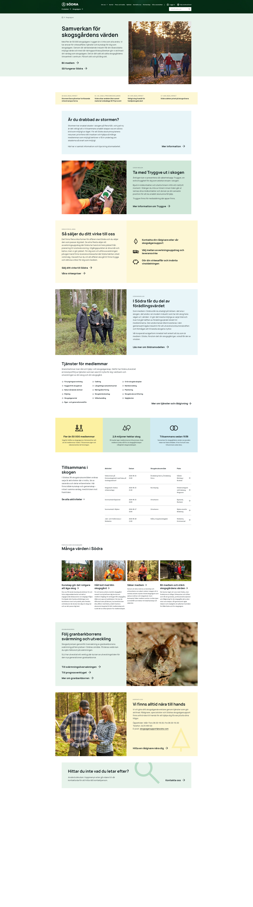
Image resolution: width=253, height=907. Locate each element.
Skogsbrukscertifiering (133, 394)
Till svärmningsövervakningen (79, 666)
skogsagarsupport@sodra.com (154, 728)
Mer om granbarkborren (75, 678)
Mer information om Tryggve (149, 206)
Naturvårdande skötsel (73, 390)
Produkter (65, 9)
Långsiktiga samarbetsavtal (105, 386)
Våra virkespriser (71, 273)
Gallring (97, 382)
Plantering (128, 390)
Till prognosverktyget (74, 672)
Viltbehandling (100, 398)
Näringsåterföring (101, 390)
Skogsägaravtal (70, 398)
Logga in (172, 5)
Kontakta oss (137, 5)
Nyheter (129, 5)
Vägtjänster (129, 398)
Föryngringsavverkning (73, 382)
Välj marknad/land (185, 5)
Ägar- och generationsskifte (75, 402)
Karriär (111, 5)
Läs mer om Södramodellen (149, 347)
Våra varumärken (157, 5)
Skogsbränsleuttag (102, 394)
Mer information (171, 146)
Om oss (103, 5)
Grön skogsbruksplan (133, 382)
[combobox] (180, 9)
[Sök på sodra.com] (189, 9)
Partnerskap (146, 5)
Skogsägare (77, 9)
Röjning (67, 394)
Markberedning (130, 386)
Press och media (120, 5)
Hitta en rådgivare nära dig (148, 748)
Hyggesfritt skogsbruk (73, 386)
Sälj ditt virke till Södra (75, 267)
